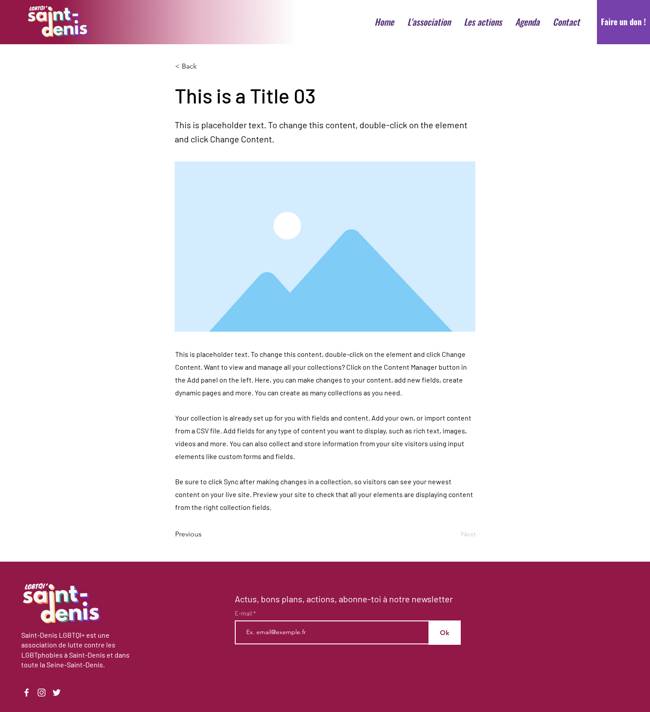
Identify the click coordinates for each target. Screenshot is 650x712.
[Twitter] (56, 692)
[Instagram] (41, 692)
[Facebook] (26, 692)
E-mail (244, 613)
